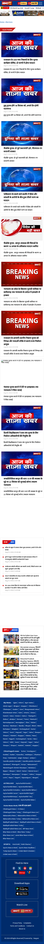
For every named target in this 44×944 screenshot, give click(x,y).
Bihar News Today (24, 832)
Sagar (25, 732)
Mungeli (35, 777)
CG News (21, 809)
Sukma (31, 774)
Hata (34, 739)
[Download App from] (22, 890)
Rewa (34, 735)
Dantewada (12, 758)
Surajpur (24, 774)
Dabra (24, 716)
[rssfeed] (15, 873)
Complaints (27, 923)
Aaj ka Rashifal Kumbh (23, 783)
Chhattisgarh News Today (12, 812)
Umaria (26, 712)
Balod (19, 771)
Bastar (24, 771)
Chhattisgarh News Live (30, 812)
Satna (31, 732)
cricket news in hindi (10, 854)
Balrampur (6, 774)
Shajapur (21, 735)
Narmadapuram (8, 722)
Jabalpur (12, 719)
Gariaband (6, 764)
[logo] (7, 5)
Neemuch (33, 719)
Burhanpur (6, 729)
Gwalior (15, 709)
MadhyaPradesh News (10, 822)
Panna (26, 719)
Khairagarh (15, 764)
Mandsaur (13, 725)
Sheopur (38, 732)
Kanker (12, 754)
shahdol (20, 745)
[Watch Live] (22, 912)
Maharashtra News (9, 815)
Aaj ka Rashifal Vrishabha (11, 790)
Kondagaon (31, 751)
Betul (39, 725)
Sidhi (11, 742)
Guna (21, 709)
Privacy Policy (17, 923)
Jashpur (32, 758)
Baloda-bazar (33, 771)
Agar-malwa (29, 702)
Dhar (27, 722)
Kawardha (19, 754)
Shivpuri (6, 735)
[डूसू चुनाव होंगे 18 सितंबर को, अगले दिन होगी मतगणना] (22, 90)
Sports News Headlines (27, 847)
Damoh (5, 716)
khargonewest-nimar (32, 709)
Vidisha (28, 735)
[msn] (28, 873)
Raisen (5, 739)
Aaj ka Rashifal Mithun (28, 790)
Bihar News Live (8, 835)
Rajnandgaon (26, 777)
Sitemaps (22, 873)
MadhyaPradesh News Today (13, 825)
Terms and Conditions (17, 926)
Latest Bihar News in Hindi (24, 835)
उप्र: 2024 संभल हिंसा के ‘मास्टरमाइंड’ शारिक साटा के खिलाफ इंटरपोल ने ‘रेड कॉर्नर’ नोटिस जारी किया (22, 587)
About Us (22, 928)
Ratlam (33, 722)
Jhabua (5, 719)
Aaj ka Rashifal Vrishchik (11, 800)
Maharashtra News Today (12, 819)
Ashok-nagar (7, 706)
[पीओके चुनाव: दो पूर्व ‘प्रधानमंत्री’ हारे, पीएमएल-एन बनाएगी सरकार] (22, 133)
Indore (21, 702)
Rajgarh (11, 739)
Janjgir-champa (23, 758)
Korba (23, 751)
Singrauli (18, 732)
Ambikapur (29, 754)
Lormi (5, 777)
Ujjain (15, 702)
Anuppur (24, 706)
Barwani (19, 719)
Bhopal (27, 725)
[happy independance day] (22, 13)
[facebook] (13, 869)
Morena (5, 725)
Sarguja (38, 774)
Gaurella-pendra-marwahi (12, 761)
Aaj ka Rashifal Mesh (25, 786)
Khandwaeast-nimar (10, 712)
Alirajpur (16, 706)
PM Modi (38, 8)
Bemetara (31, 767)
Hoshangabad (24, 729)
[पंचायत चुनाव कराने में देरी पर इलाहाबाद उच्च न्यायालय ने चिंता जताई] (22, 372)
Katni (20, 712)
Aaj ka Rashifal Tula (25, 796)
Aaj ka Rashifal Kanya (10, 796)
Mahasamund (31, 764)
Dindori (17, 716)
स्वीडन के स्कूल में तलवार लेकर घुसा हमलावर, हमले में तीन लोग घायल (23, 549)
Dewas (33, 712)
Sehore (5, 732)
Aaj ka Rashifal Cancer (10, 793)
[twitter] (19, 869)
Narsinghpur (20, 722)
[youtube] (25, 869)
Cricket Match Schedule (26, 851)
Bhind (34, 725)
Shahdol (13, 735)
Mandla (21, 725)
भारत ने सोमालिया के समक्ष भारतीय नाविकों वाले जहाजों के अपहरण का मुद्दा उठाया (22, 578)
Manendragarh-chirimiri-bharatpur (15, 767)
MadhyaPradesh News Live (12, 828)
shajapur (35, 745)
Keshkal (5, 754)
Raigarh (17, 777)
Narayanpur (16, 774)
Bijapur (5, 771)
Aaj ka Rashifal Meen (10, 786)
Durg (4, 758)
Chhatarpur (7, 709)
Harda (33, 729)
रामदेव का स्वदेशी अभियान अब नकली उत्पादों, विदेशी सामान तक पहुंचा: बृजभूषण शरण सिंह (23, 568)
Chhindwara (33, 706)
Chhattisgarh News (9, 809)
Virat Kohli (15, 844)
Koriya (23, 764)
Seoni (12, 732)
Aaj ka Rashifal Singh (26, 793)
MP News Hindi (28, 828)
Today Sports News (10, 851)
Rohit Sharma (25, 844)
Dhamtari (37, 754)
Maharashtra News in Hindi (27, 815)
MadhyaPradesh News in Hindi (30, 822)
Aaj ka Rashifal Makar (28, 800)
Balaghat (15, 729)
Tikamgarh (31, 716)
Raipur (11, 777)
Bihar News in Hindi (9, 832)
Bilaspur (12, 771)
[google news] (30, 869)
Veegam (36, 938)
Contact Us (30, 926)
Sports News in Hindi (10, 847)
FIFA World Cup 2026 (16, 8)
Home (2, 22)
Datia (11, 716)
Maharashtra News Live (30, 819)
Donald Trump (29, 8)
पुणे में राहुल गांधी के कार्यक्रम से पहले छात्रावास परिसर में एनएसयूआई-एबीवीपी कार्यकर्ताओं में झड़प (21, 559)
